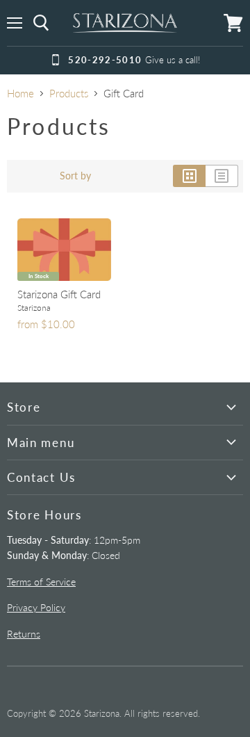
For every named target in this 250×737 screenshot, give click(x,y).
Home (20, 93)
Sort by (75, 175)
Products (68, 93)
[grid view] (189, 176)
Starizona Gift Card (59, 294)
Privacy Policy (36, 607)
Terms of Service (41, 582)
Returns (23, 634)
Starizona (34, 307)
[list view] (222, 176)
